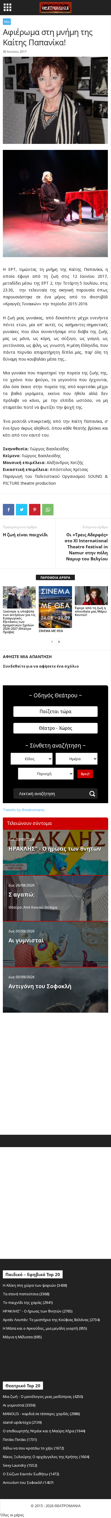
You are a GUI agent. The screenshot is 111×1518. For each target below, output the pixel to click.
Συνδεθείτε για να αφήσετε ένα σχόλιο (41, 666)
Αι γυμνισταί (26, 940)
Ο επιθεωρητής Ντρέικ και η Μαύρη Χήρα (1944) (44, 1430)
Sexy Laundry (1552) (20, 1465)
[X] (21, 509)
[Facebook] (8, 509)
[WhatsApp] (48, 509)
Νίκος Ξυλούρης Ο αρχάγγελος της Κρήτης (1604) (46, 1456)
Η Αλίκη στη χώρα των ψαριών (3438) (35, 1285)
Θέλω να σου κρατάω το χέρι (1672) (33, 1448)
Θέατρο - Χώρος (55, 728)
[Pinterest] (34, 509)
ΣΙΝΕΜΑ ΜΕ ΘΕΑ (51, 631)
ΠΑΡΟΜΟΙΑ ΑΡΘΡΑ (55, 577)
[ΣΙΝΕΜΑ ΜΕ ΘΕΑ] (55, 607)
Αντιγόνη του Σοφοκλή (40, 986)
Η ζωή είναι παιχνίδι (25, 534)
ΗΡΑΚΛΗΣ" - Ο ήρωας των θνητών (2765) (38, 1311)
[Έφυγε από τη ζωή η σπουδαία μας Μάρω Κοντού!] (91, 595)
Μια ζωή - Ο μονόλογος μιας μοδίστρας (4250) (43, 1396)
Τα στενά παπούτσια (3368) (26, 1293)
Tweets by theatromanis (24, 809)
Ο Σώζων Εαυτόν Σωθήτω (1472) (31, 1473)
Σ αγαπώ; (22, 894)
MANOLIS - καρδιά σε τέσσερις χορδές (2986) (41, 1413)
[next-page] (59, 642)
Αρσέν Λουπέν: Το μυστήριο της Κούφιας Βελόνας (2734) (51, 1319)
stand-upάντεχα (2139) (22, 1422)
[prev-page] (52, 642)
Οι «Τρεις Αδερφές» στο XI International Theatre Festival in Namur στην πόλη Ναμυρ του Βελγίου (86, 547)
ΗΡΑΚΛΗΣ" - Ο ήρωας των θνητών (55, 848)
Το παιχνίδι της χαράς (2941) (28, 1302)
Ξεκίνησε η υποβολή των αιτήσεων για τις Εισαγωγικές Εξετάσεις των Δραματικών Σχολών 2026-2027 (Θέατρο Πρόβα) (19, 621)
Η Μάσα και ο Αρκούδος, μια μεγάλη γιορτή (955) (45, 1328)
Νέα (7, 21)
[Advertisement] (55, 1072)
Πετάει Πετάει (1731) (20, 1439)
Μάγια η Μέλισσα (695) (22, 1336)
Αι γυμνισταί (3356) (19, 1405)
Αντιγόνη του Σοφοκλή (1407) (28, 1482)
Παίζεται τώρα (55, 711)
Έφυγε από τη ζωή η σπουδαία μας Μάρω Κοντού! (91, 611)
